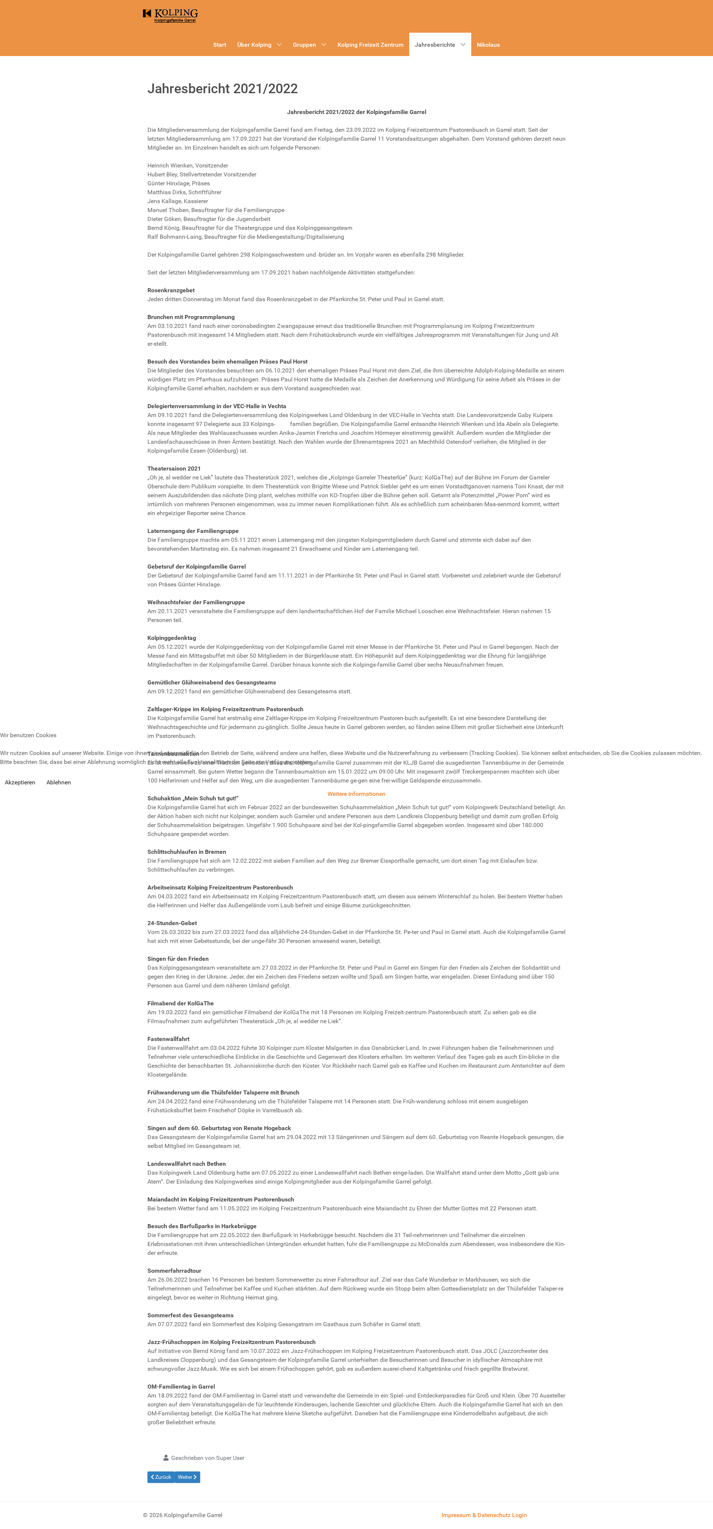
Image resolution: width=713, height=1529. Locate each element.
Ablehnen (58, 782)
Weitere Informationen (356, 793)
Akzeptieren (20, 782)
